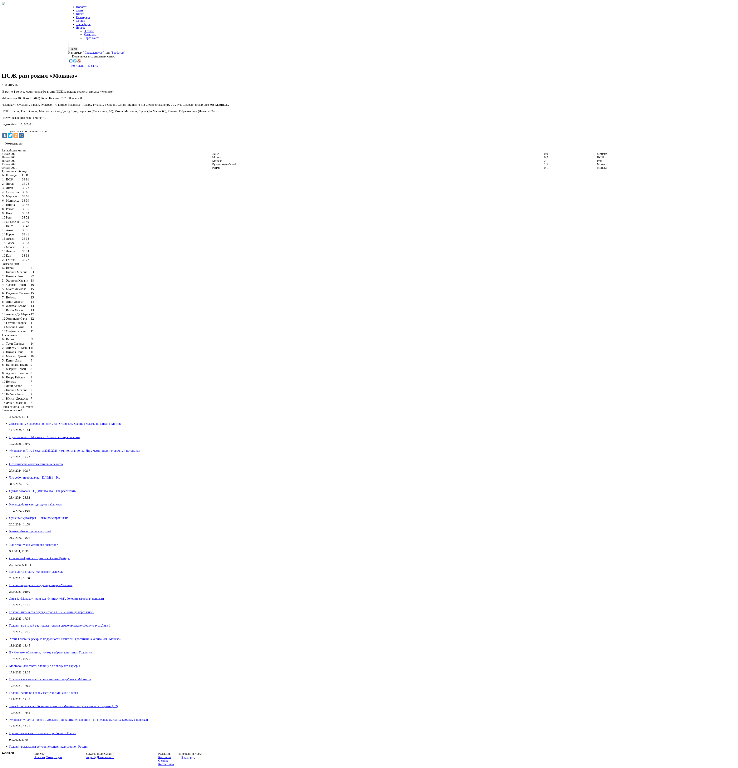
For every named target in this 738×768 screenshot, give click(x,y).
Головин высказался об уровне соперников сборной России (48, 746)
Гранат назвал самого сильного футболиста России (42, 733)
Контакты (90, 34)
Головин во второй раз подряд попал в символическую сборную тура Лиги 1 (60, 625)
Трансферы (83, 24)
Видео (80, 13)
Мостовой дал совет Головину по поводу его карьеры (44, 665)
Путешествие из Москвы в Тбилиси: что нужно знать (44, 437)
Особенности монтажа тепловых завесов (36, 464)
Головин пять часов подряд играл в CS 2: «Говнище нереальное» (51, 612)
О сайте (89, 31)
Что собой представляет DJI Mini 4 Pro (34, 477)
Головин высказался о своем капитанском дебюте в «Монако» (50, 679)
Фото (79, 10)
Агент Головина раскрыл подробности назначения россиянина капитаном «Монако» (65, 639)
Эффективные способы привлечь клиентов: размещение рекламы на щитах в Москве (65, 423)
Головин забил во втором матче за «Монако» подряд (43, 692)
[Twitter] (75, 60)
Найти (73, 48)
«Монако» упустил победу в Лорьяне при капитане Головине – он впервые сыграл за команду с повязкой (78, 719)
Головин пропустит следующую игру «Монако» (40, 585)
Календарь (83, 17)
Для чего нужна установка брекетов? (33, 544)
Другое (80, 27)
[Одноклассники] (15, 135)
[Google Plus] (79, 60)
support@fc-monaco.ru (100, 757)
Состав (80, 20)
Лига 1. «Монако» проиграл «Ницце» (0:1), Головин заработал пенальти (56, 598)
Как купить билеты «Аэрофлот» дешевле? (37, 571)
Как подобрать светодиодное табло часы (35, 504)
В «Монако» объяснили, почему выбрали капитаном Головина (50, 652)
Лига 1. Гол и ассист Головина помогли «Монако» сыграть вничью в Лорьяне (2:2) (63, 706)
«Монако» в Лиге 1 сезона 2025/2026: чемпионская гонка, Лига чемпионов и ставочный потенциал (74, 450)
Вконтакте (188, 757)
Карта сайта (91, 38)
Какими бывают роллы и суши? (30, 531)
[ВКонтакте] (71, 60)
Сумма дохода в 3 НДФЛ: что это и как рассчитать (42, 491)
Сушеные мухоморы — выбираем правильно (38, 517)
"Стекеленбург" (93, 52)
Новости (39, 757)
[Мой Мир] (21, 135)
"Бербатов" (118, 52)
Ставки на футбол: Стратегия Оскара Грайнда (39, 558)
